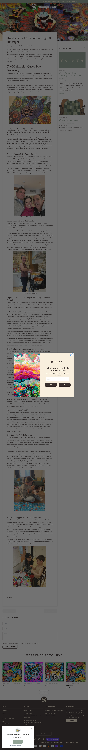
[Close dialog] (71, 354)
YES (51, 385)
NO (65, 385)
